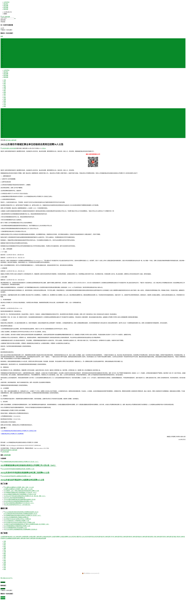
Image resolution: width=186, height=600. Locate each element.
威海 (4, 53)
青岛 (4, 42)
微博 (2, 36)
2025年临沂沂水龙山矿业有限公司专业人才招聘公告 (17, 519)
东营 (4, 49)
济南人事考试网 (158, 536)
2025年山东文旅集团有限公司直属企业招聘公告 (16, 517)
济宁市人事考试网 (115, 536)
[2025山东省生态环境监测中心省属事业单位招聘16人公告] (93, 476)
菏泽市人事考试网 (166, 536)
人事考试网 (39, 536)
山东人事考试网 (17, 536)
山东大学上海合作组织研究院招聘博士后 (14, 497)
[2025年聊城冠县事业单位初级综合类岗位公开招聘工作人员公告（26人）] (93, 461)
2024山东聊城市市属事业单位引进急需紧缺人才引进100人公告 (20, 494)
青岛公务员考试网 (96, 536)
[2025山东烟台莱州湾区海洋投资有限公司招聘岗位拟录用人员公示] (94, 512)
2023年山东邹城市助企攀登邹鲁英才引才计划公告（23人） (19, 503)
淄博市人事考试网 (21, 538)
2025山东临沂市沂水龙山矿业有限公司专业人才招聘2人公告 (19, 522)
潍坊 (4, 55)
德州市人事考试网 (133, 536)
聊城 (4, 62)
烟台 (4, 51)
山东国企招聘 (31, 536)
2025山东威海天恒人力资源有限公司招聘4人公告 (16, 520)
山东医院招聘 (4, 536)
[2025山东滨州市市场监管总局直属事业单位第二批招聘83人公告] (93, 469)
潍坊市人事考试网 (12, 450)
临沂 (4, 46)
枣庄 (4, 118)
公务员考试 (6, 2)
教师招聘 (5, 9)
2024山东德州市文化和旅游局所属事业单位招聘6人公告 (18, 501)
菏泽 (4, 65)
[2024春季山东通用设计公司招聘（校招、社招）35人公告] (94, 487)
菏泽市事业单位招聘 (40, 538)
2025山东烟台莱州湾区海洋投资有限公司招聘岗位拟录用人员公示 (20, 513)
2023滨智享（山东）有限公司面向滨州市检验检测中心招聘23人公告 (21, 490)
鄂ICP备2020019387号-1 (7, 578)
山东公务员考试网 (86, 536)
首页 (4, 39)
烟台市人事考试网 (142, 536)
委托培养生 (150, 536)
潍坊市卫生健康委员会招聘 (9, 538)
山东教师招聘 (24, 536)
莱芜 (4, 67)
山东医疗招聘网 (55, 536)
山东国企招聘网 (64, 536)
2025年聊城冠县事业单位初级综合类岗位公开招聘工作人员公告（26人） (28, 465)
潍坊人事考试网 (12, 140)
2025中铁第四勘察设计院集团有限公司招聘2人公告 (17, 526)
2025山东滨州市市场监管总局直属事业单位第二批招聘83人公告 (25, 473)
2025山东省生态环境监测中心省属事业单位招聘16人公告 (22, 480)
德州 (4, 44)
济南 (4, 41)
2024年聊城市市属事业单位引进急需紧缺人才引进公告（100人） (20, 492)
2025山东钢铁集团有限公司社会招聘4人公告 (15, 527)
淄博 (4, 48)
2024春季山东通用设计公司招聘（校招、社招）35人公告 (18, 489)
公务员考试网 (12, 148)
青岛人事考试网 (124, 536)
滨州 (4, 63)
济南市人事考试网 (30, 538)
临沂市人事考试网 (105, 536)
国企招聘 (5, 5)
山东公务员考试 (72, 536)
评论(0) (44, 148)
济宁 (4, 56)
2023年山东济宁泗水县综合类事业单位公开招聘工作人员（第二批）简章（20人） (25, 496)
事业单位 (5, 4)
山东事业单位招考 (46, 536)
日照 (4, 60)
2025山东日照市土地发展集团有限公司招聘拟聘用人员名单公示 (21, 529)
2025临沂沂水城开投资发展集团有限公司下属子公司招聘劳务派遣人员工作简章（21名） (26, 524)
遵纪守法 (79, 536)
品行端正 (174, 536)
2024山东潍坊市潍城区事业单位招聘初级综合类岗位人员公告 (19, 499)
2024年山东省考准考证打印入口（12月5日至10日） (18, 504)
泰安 (4, 58)
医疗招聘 (5, 7)
